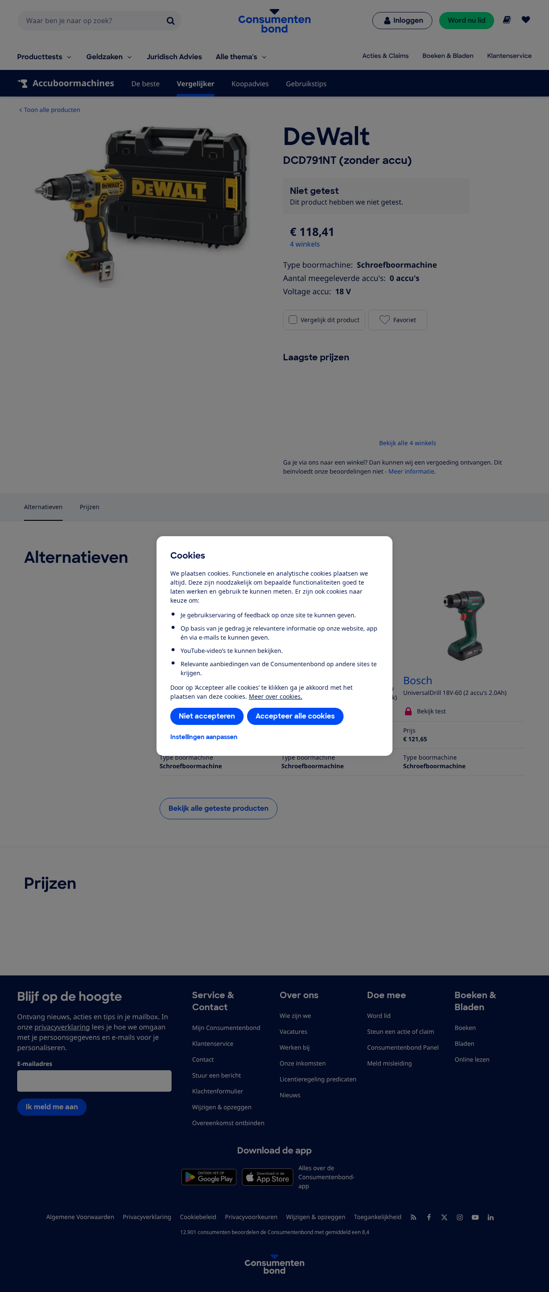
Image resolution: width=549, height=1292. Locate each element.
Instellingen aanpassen (204, 737)
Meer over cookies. (275, 696)
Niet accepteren (207, 716)
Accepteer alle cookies (295, 716)
